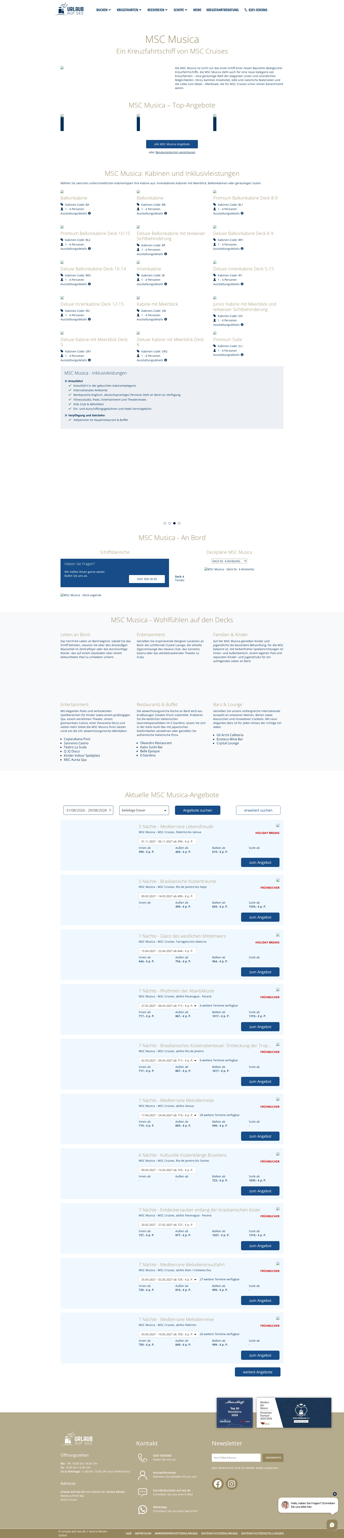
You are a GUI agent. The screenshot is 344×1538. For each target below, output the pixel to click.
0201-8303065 (258, 9)
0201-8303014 (197, 506)
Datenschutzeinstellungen (262, 1533)
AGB (128, 1533)
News (197, 9)
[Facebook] (218, 1484)
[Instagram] (232, 1484)
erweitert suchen (258, 810)
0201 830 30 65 (147, 579)
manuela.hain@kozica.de (244, 506)
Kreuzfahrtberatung (222, 9)
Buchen (102, 9)
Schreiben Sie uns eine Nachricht (175, 1509)
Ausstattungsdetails (74, 213)
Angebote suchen (197, 810)
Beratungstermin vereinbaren (175, 152)
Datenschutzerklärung (219, 1533)
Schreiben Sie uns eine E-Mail (173, 1492)
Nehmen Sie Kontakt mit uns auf (174, 1474)
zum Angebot (260, 862)
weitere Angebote (257, 1372)
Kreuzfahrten (127, 9)
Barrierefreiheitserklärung (176, 1533)
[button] (165, 523)
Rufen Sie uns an (164, 1457)
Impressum (143, 1533)
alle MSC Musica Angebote (172, 144)
